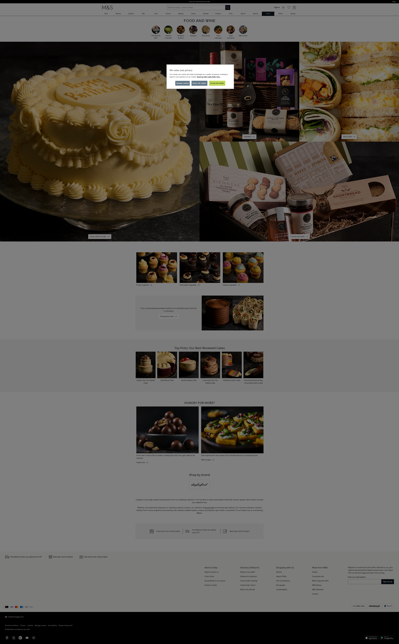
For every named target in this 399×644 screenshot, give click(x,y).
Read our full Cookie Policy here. (208, 77)
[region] (200, 76)
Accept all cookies (217, 83)
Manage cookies (182, 83)
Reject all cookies (199, 83)
